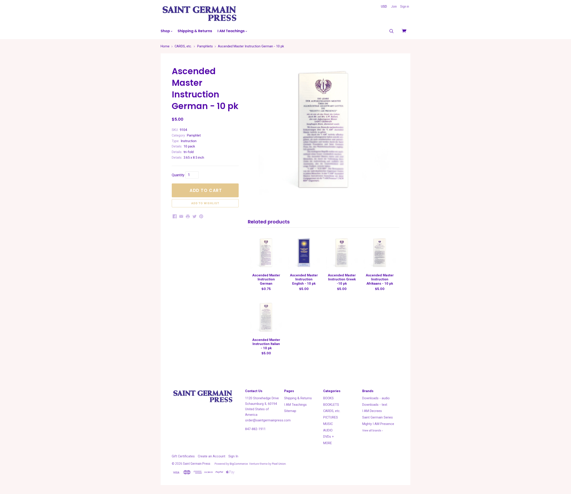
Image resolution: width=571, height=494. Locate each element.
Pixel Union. (279, 463)
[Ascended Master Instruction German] (266, 253)
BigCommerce (239, 463)
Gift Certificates (183, 456)
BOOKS (328, 398)
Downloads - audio (376, 398)
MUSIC (328, 424)
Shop (166, 31)
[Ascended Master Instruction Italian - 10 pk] (266, 317)
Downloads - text (374, 405)
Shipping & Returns (195, 31)
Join (394, 6)
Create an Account (211, 456)
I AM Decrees (372, 411)
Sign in (404, 6)
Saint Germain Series (377, 417)
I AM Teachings (231, 31)
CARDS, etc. (331, 411)
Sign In (233, 456)
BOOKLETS (331, 405)
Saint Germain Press (196, 463)
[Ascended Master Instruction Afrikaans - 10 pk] (380, 253)
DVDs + (328, 437)
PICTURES (330, 417)
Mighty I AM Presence (378, 424)
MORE (327, 443)
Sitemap (290, 411)
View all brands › (372, 430)
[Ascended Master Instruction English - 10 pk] (304, 253)
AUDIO (328, 430)
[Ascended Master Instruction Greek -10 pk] (342, 253)
